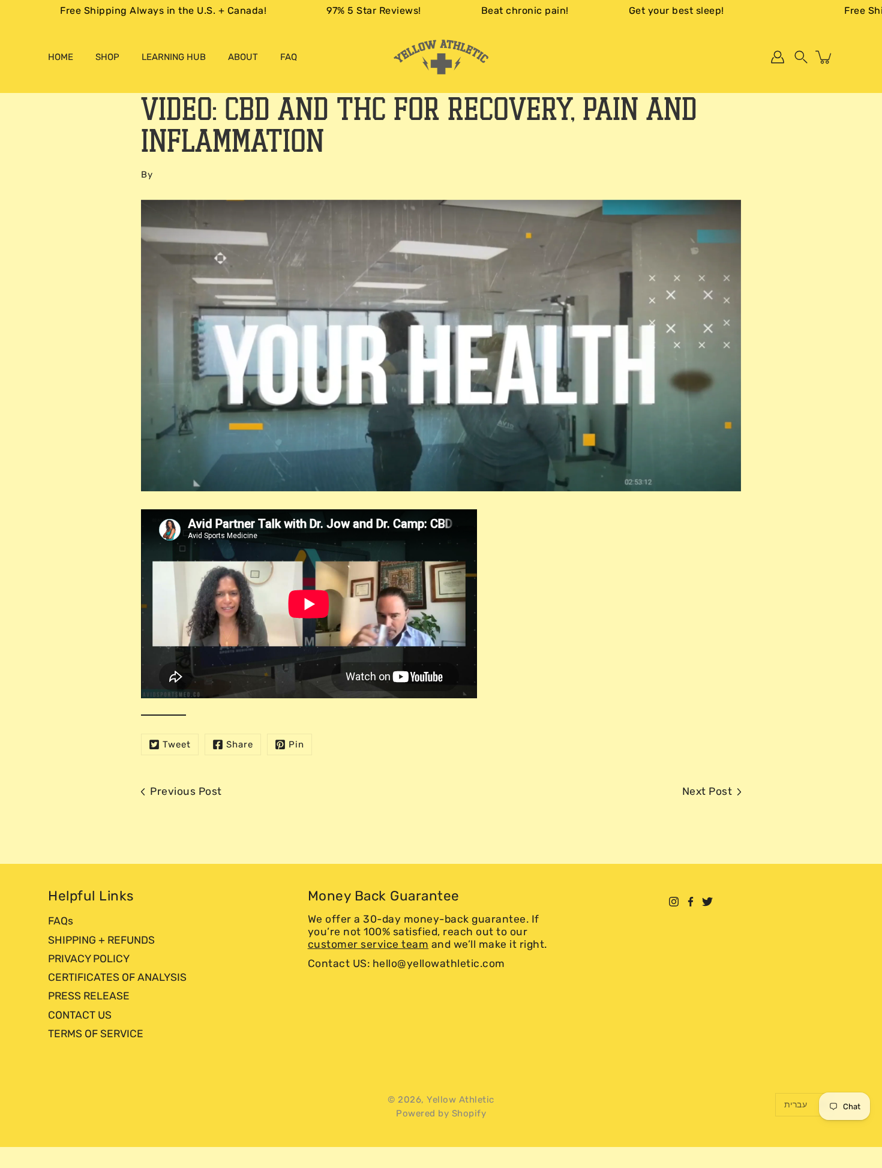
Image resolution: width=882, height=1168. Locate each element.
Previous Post (186, 791)
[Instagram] (673, 901)
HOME (60, 57)
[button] (801, 57)
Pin (296, 744)
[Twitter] (707, 901)
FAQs (60, 921)
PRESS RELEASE (89, 996)
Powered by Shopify (441, 1113)
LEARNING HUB (174, 57)
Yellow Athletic (460, 1099)
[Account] (777, 57)
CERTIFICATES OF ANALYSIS (117, 977)
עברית (795, 1105)
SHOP (107, 57)
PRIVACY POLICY (89, 959)
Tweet (177, 744)
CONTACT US (80, 1015)
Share (239, 744)
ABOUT (243, 57)
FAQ (288, 57)
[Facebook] (690, 901)
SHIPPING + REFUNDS (101, 940)
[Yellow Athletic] (441, 57)
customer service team (368, 944)
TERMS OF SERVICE (95, 1034)
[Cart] (824, 57)
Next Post (707, 791)
